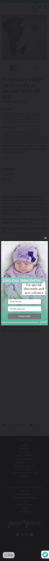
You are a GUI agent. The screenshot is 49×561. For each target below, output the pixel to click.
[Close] (45, 238)
